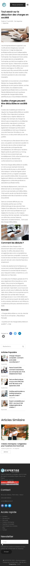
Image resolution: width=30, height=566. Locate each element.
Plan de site (22, 562)
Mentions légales (20, 560)
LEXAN (18, 564)
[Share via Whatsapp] (24, 333)
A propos (4, 516)
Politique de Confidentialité (10, 562)
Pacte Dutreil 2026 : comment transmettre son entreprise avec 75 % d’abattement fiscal (17, 371)
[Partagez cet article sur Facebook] (10, 333)
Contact (4, 530)
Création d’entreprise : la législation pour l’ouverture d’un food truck (13, 445)
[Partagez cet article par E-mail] (3, 336)
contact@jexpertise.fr (7, 501)
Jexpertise (19, 21)
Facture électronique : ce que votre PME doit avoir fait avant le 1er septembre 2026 (16, 382)
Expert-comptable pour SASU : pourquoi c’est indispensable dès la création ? (17, 404)
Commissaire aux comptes (9, 526)
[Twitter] (9, 505)
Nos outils (5, 520)
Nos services (5, 518)
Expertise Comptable (8, 524)
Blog (3, 528)
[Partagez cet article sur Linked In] (19, 333)
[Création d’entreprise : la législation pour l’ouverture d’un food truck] (15, 432)
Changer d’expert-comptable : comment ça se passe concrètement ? (16, 359)
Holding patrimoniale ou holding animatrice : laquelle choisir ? (17, 393)
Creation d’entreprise (8, 522)
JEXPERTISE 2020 (9, 560)
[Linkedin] (6, 505)
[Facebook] (2, 505)
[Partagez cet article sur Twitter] (15, 333)
